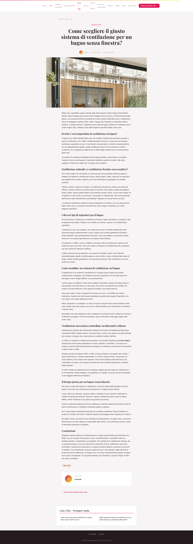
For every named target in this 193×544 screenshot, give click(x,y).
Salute (117, 6)
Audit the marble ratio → (149, 6)
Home (45, 6)
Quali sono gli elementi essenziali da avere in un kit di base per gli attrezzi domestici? (115, 518)
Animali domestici (58, 6)
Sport (124, 6)
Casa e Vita (68, 19)
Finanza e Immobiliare (101, 6)
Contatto (101, 534)
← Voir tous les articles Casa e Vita (74, 492)
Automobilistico (69, 6)
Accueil (61, 19)
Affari (51, 6)
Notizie (110, 6)
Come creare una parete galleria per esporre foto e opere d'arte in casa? (76, 518)
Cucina (86, 6)
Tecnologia (132, 6)
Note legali (92, 534)
